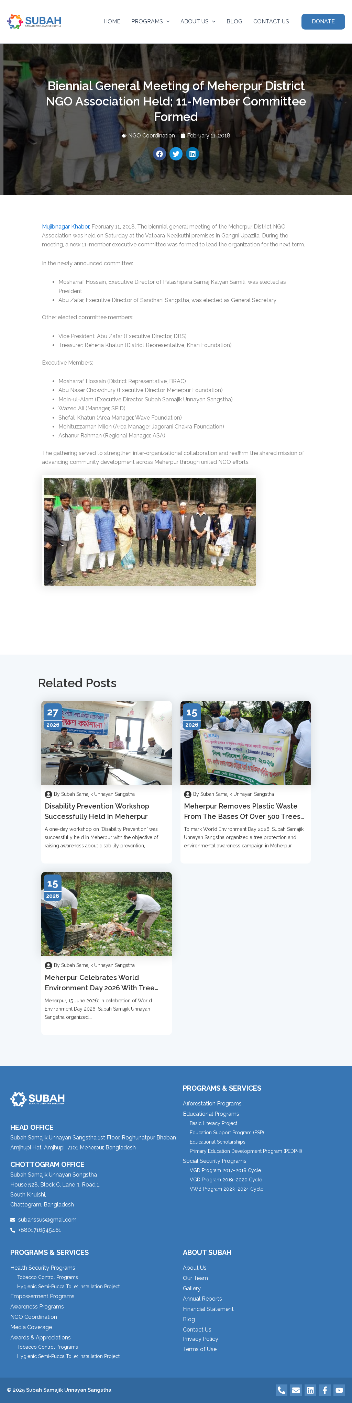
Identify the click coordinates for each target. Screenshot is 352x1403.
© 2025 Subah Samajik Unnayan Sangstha (59, 1390)
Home (111, 21)
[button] (166, 21)
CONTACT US (271, 21)
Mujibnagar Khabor (65, 226)
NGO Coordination (151, 135)
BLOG (234, 21)
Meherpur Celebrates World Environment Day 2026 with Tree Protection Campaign (100, 987)
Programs (147, 21)
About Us (194, 21)
